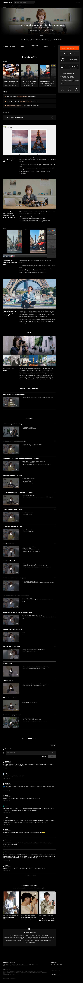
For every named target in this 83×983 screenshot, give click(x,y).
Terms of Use (6, 964)
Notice (36, 964)
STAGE (20, 6)
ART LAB (13, 6)
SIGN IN (78, 2)
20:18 (4, 786)
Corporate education (14, 965)
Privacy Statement (14, 964)
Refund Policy (30, 964)
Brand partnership (24, 965)
